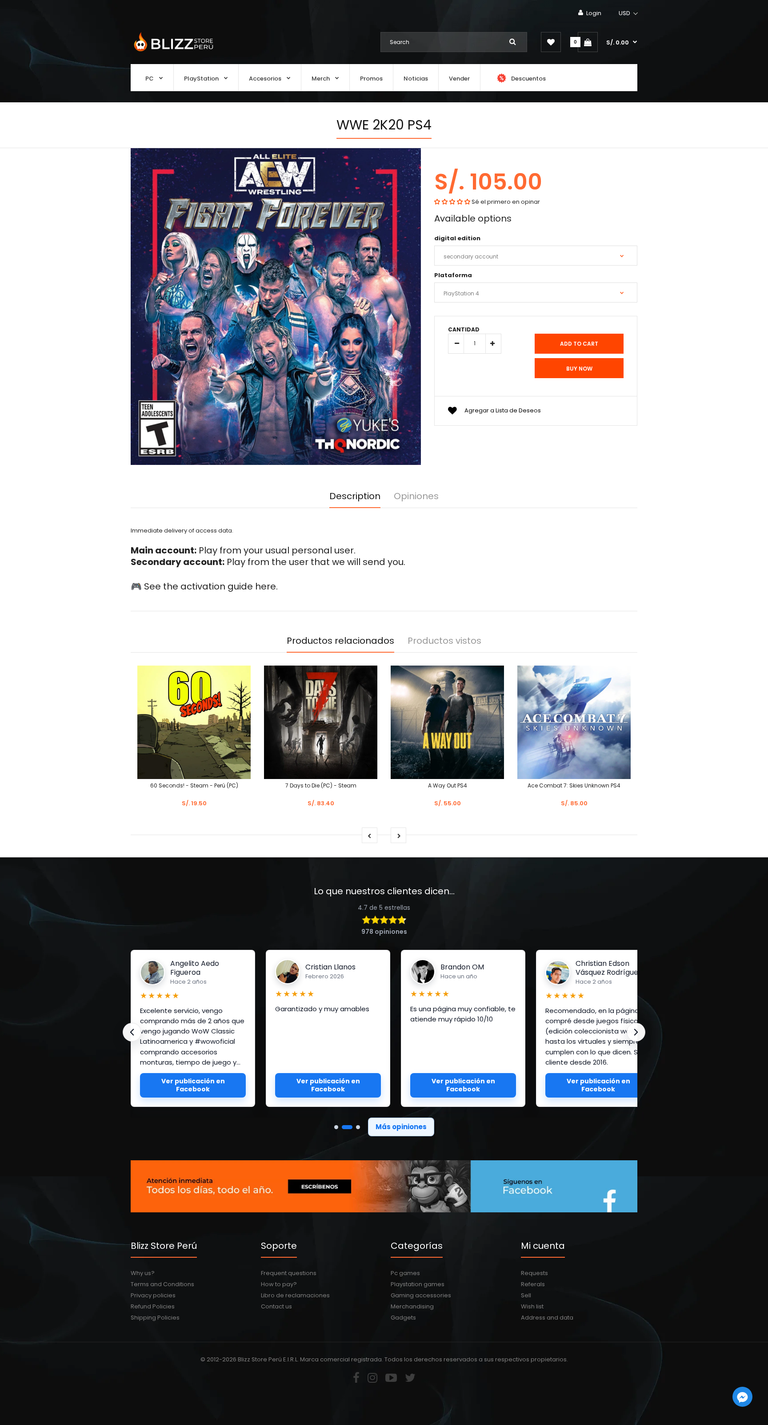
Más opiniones (401, 1126)
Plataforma (453, 275)
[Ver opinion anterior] (132, 1032)
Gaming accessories (421, 1295)
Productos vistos (444, 640)
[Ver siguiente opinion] (636, 1032)
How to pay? (279, 1284)
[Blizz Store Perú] (172, 52)
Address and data (547, 1317)
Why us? (143, 1273)
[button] (628, 13)
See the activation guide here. (211, 586)
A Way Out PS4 (447, 785)
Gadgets (403, 1317)
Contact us (276, 1306)
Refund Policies (153, 1306)
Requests (534, 1273)
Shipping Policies (155, 1317)
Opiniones (416, 496)
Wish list (532, 1306)
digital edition (457, 238)
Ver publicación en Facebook (193, 1085)
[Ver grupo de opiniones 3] (358, 1127)
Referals (533, 1284)
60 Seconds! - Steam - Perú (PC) (194, 785)
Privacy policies (153, 1295)
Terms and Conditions (162, 1284)
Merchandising (412, 1306)
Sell (526, 1295)
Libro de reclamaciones (295, 1295)
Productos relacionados (340, 640)
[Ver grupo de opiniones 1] (336, 1127)
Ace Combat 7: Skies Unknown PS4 (574, 785)
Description (354, 496)
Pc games (405, 1273)
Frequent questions (288, 1273)
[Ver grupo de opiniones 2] (347, 1127)
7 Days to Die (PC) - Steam (320, 785)
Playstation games (417, 1284)
